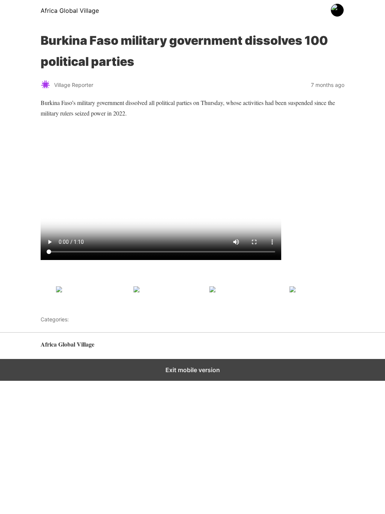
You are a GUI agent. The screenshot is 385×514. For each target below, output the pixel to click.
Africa (77, 319)
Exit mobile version (192, 370)
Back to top (331, 348)
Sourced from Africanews (71, 277)
